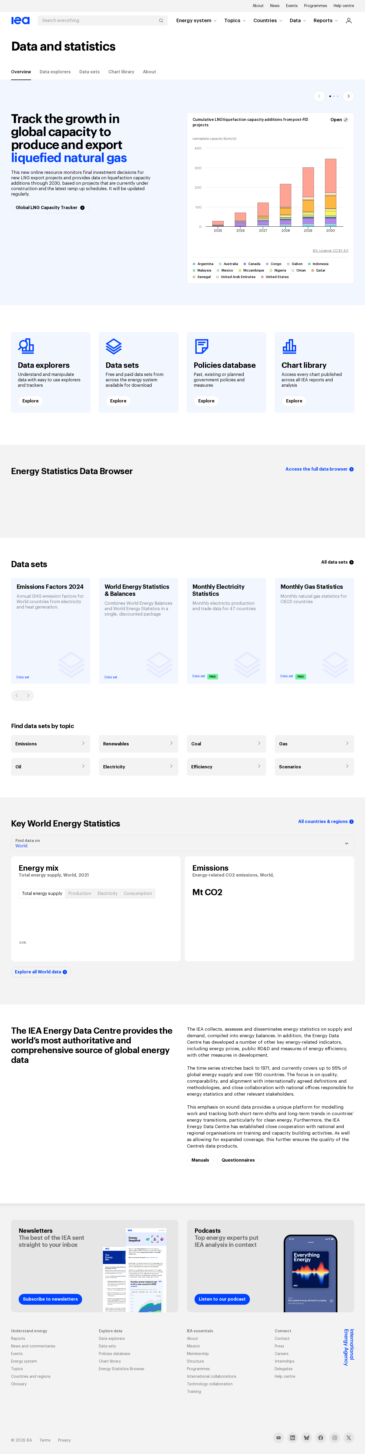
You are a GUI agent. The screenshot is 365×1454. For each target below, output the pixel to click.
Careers (282, 1354)
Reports (323, 20)
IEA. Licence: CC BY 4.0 (331, 250)
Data (295, 20)
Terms (45, 1440)
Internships (284, 1361)
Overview (21, 72)
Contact (282, 1339)
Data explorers (55, 72)
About (258, 6)
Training (194, 1392)
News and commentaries (33, 1346)
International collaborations (211, 1377)
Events (292, 6)
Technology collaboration (210, 1384)
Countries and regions (31, 1377)
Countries (265, 20)
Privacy (64, 1440)
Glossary (18, 1384)
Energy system (193, 20)
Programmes (315, 6)
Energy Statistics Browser (122, 1369)
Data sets (89, 72)
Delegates (284, 1369)
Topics (232, 20)
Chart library (121, 72)
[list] (182, 626)
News (275, 6)
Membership (198, 1354)
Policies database (114, 1354)
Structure (195, 1361)
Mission (193, 1346)
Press (279, 1346)
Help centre (344, 6)
